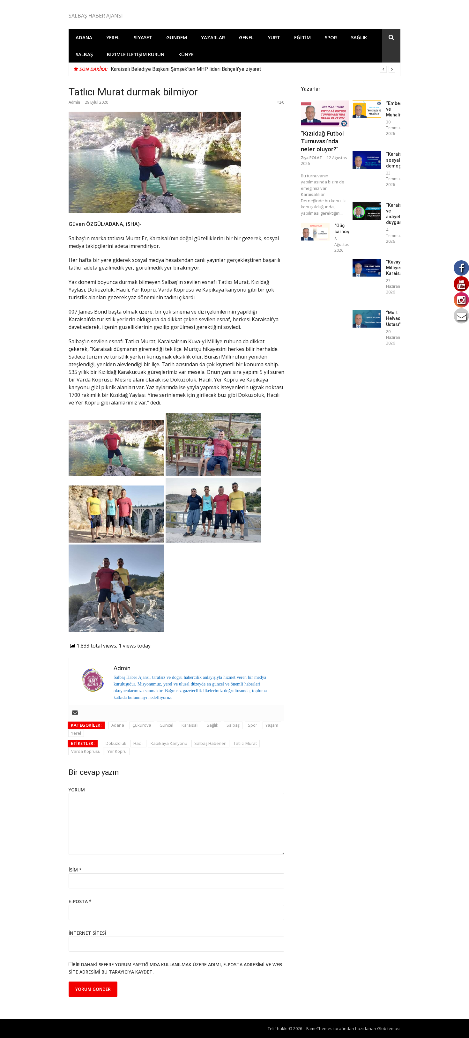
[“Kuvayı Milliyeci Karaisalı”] (367, 268)
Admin (74, 102)
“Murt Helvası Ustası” (394, 318)
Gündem (176, 37)
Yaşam (271, 725)
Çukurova (141, 725)
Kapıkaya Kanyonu (169, 743)
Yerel (113, 37)
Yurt (274, 37)
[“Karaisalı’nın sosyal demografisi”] (367, 160)
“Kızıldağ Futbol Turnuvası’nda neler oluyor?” (322, 141)
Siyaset (143, 37)
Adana (84, 37)
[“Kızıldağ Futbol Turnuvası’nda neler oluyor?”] (325, 113)
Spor (331, 37)
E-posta (80, 901)
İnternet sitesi (87, 933)
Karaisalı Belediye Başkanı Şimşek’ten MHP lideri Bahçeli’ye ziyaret (186, 69)
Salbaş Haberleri (210, 743)
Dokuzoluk (116, 743)
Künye (186, 54)
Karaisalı (190, 725)
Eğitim (302, 37)
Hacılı (138, 743)
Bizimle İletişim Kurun (135, 54)
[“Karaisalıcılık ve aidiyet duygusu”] (367, 211)
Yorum (77, 790)
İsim (75, 870)
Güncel (166, 725)
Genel (246, 37)
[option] (253, 69)
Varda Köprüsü (85, 751)
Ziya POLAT (311, 157)
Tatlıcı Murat (245, 743)
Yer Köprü (117, 751)
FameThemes (319, 1028)
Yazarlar (213, 37)
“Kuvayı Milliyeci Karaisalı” (396, 267)
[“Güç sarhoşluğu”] (315, 231)
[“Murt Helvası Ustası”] (367, 318)
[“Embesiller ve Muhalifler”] (367, 109)
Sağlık (359, 37)
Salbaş (84, 54)
